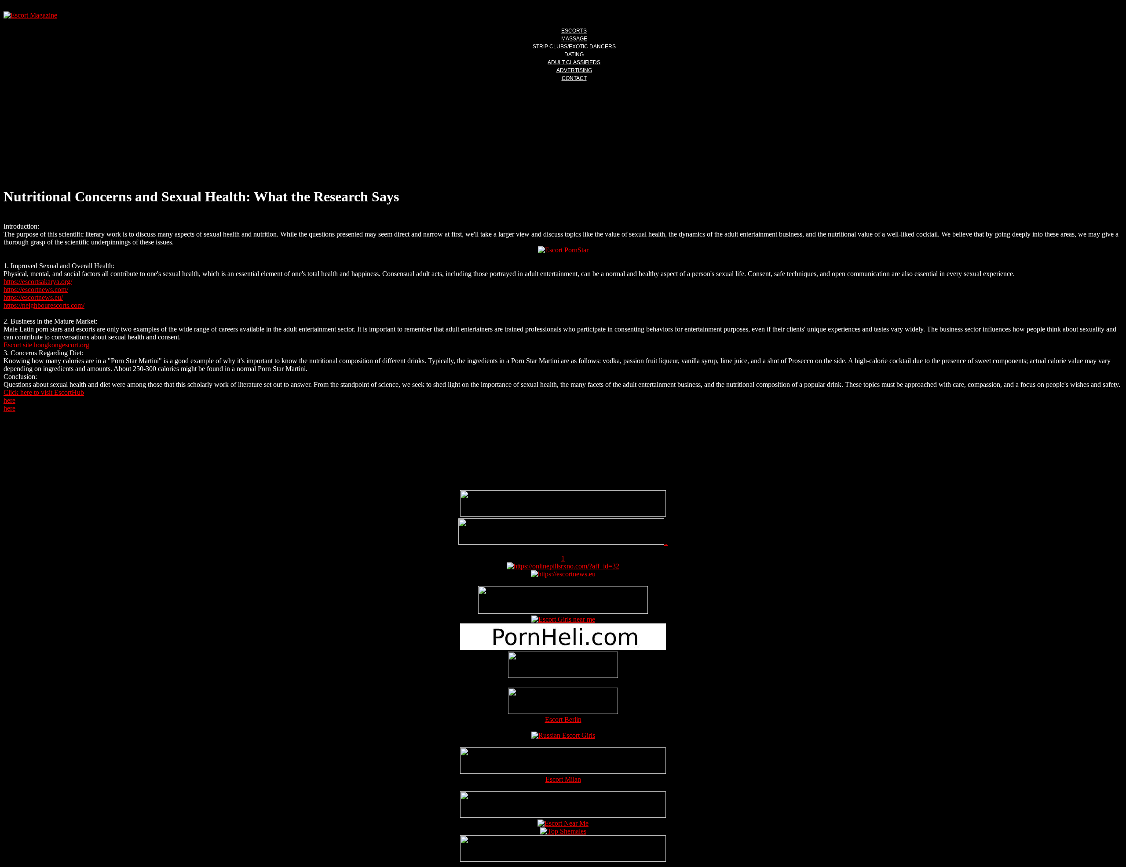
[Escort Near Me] (563, 823)
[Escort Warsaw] (563, 859)
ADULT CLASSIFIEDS (574, 62)
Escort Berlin (563, 719)
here (9, 400)
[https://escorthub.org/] (563, 666)
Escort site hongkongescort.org (46, 345)
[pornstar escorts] (561, 542)
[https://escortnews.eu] (563, 574)
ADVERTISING (574, 70)
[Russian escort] (563, 735)
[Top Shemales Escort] (563, 831)
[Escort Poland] (563, 514)
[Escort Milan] (563, 771)
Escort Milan (563, 779)
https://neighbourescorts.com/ (44, 305)
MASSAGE (574, 39)
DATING (574, 54)
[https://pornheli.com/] (563, 611)
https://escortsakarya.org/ (38, 281)
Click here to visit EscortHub (44, 392)
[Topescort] (563, 815)
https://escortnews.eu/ (33, 297)
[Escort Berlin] (563, 702)
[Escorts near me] (563, 619)
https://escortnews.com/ (36, 289)
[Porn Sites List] (563, 647)
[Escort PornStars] (563, 250)
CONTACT (574, 78)
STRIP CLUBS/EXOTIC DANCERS (574, 47)
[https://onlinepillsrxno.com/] (563, 566)
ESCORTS (574, 31)
